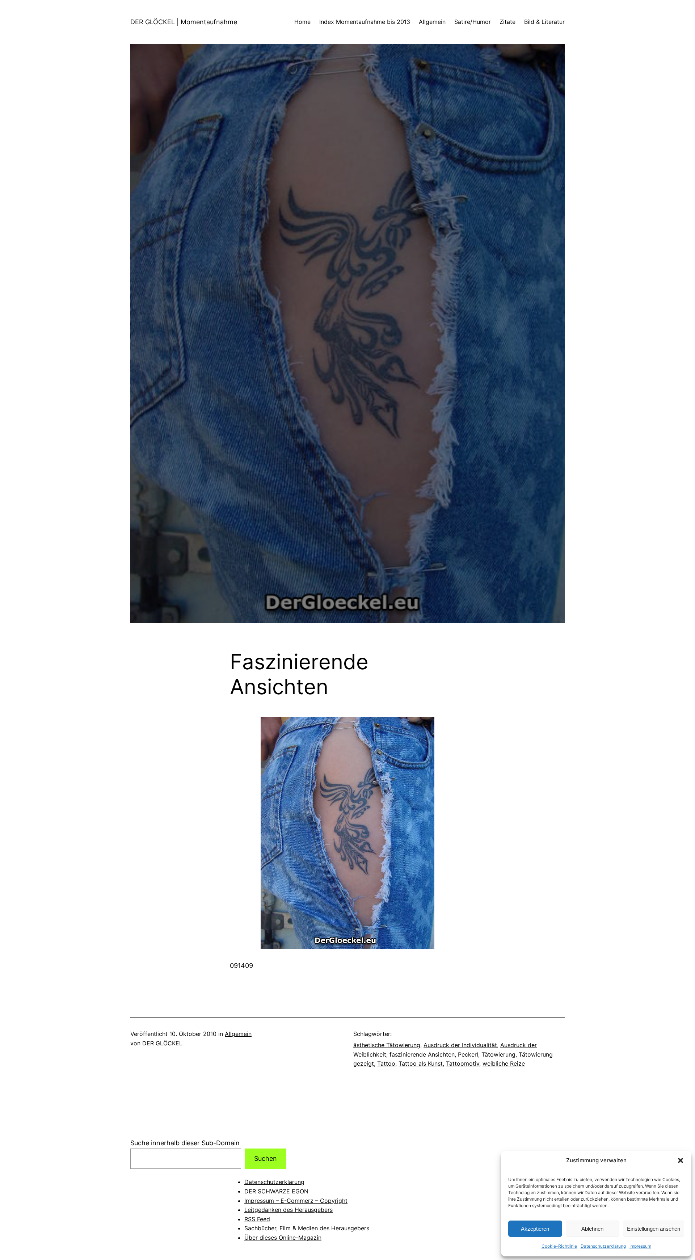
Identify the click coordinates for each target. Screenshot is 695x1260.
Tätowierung (498, 1054)
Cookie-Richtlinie (559, 1246)
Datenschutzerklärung (603, 1246)
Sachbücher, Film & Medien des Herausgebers (306, 1228)
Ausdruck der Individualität (460, 1045)
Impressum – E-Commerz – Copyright (296, 1200)
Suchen (265, 1158)
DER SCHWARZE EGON (276, 1191)
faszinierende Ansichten (422, 1054)
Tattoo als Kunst (421, 1063)
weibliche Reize (504, 1063)
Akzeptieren (535, 1229)
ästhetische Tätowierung (386, 1045)
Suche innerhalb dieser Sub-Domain (185, 1143)
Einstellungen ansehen (653, 1229)
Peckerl (468, 1054)
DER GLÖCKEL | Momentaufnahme (183, 22)
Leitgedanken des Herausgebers (288, 1209)
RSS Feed (257, 1219)
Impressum (640, 1246)
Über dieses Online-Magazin (282, 1237)
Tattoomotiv (462, 1063)
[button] (680, 1160)
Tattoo (386, 1063)
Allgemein (238, 1033)
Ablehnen (592, 1229)
